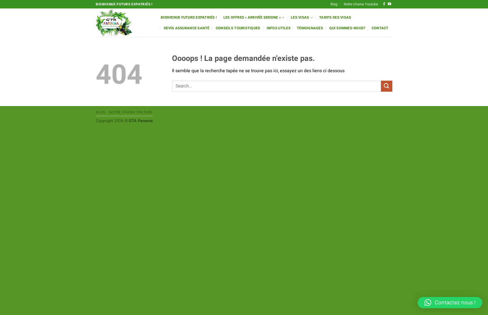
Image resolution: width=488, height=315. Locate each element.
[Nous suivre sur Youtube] (389, 4)
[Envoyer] (386, 86)
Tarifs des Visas (335, 17)
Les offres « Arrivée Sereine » (252, 17)
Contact (380, 28)
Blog (333, 4)
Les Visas (300, 17)
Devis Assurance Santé (186, 28)
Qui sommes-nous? (347, 28)
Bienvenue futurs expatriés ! (189, 17)
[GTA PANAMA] (124, 22)
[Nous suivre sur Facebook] (384, 4)
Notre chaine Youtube (361, 4)
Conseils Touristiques (238, 28)
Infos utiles (279, 28)
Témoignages (310, 28)
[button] (450, 302)
